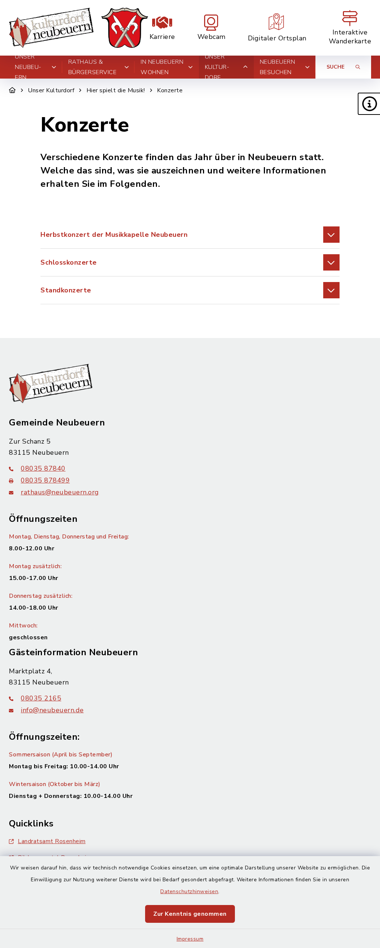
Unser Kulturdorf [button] (217, 67)
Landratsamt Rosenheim (52, 841)
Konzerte (170, 90)
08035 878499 (45, 480)
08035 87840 (43, 468)
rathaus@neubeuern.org (60, 492)
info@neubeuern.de (52, 710)
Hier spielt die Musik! (115, 90)
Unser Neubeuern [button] (28, 67)
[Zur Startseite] (12, 90)
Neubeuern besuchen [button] (277, 67)
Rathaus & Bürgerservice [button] (92, 67)
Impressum (190, 938)
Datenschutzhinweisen (189, 891)
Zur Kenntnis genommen (190, 914)
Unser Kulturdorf (51, 90)
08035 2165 (41, 698)
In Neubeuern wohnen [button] (162, 67)
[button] (369, 104)
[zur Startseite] (78, 28)
